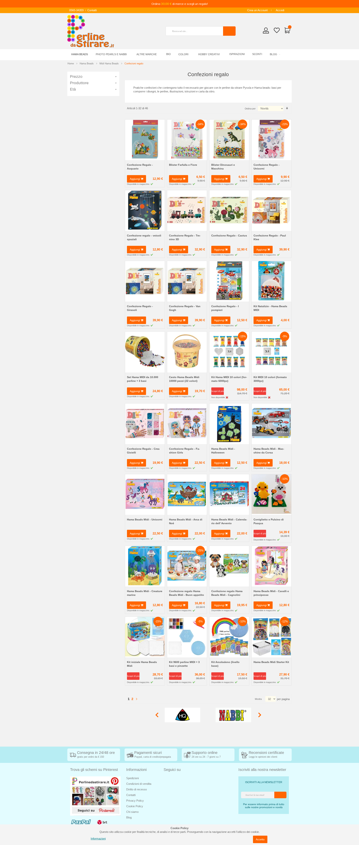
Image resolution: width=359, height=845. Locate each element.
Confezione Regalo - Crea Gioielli (143, 450)
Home (70, 63)
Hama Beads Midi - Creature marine (144, 593)
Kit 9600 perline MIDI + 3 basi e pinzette (184, 664)
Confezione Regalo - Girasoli (140, 308)
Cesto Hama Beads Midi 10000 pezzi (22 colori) (184, 379)
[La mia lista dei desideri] (277, 31)
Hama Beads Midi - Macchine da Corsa (269, 450)
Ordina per (250, 108)
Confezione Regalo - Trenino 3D (185, 237)
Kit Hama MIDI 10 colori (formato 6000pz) (229, 379)
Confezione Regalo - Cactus (229, 235)
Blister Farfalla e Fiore (183, 164)
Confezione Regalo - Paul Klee (270, 237)
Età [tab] (73, 89)
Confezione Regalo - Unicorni (267, 166)
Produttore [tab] (79, 83)
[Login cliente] (266, 31)
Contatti (92, 10)
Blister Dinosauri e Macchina (223, 166)
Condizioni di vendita (138, 783)
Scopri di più (217, 391)
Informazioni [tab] (136, 770)
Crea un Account (257, 10)
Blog (129, 817)
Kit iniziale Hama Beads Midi (142, 664)
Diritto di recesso (136, 789)
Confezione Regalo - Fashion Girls (184, 450)
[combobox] (196, 31)
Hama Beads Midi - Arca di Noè (185, 521)
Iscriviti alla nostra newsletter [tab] (262, 770)
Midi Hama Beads (109, 63)
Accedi (280, 10)
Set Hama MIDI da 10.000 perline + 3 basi (142, 379)
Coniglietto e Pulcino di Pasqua (269, 521)
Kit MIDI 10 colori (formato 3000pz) (270, 379)
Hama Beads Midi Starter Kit (271, 662)
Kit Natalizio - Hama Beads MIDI (270, 308)
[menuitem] (274, 54)
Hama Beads (87, 63)
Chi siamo (132, 811)
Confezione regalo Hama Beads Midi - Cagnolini (227, 593)
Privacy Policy (135, 800)
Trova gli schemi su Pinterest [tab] (94, 770)
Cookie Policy (134, 806)
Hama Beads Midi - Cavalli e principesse (271, 593)
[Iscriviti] (280, 795)
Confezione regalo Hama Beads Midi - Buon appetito (186, 593)
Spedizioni (132, 778)
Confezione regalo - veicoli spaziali (144, 237)
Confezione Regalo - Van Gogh (184, 308)
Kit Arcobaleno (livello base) (225, 664)
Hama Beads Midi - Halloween (223, 450)
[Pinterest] (95, 795)
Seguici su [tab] (172, 770)
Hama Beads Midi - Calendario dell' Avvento (229, 521)
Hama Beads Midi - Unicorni (144, 519)
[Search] (229, 31)
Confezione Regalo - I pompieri (225, 308)
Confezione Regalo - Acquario (140, 166)
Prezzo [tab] (76, 76)
